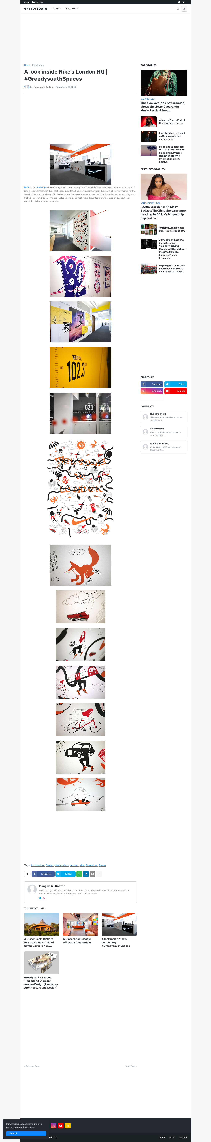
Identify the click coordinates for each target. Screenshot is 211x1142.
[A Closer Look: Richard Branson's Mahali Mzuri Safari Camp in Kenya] (41, 924)
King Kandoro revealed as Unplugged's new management (172, 136)
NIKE (26, 187)
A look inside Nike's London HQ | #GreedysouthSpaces (116, 942)
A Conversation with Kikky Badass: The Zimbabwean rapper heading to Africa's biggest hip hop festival (164, 212)
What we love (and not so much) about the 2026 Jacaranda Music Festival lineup (163, 106)
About (27, 2)
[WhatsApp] (79, 874)
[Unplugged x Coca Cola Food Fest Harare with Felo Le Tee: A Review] (149, 269)
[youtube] (60, 1125)
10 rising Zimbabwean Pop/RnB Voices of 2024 (173, 229)
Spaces (102, 865)
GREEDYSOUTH (35, 8)
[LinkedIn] (86, 874)
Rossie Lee (91, 865)
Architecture (38, 65)
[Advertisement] (105, 38)
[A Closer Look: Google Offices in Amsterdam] (80, 924)
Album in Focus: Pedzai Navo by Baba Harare (172, 122)
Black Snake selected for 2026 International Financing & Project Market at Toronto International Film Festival (172, 154)
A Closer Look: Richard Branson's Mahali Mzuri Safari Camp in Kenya (39, 942)
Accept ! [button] (13, 1133)
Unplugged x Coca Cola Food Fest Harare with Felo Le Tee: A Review (172, 268)
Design (49, 865)
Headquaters (62, 865)
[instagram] (44, 898)
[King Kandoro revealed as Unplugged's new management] (149, 136)
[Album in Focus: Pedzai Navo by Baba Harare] (149, 121)
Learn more (29, 1127)
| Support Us (37, 2)
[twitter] (183, 2)
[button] (178, 9)
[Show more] (99, 874)
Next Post (130, 1066)
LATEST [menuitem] (56, 8)
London (74, 865)
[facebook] (179, 2)
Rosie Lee (41, 187)
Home (27, 65)
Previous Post (32, 1066)
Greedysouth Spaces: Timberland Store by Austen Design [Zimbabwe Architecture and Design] (41, 982)
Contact (183, 1137)
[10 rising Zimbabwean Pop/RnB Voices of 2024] (149, 229)
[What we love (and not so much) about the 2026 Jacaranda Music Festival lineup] (164, 83)
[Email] (92, 874)
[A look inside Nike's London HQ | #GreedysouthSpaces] (119, 924)
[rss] (68, 1125)
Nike (82, 865)
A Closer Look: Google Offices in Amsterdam (77, 940)
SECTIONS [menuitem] (71, 8)
